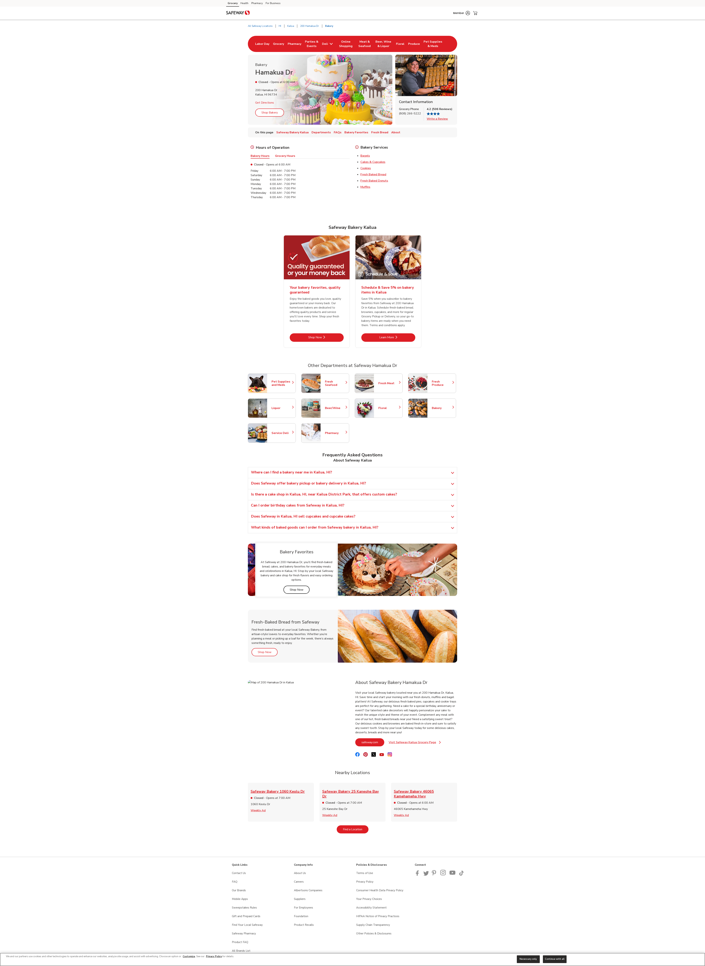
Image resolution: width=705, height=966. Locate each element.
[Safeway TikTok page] (461, 874)
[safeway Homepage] (238, 13)
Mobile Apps (240, 899)
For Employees (303, 907)
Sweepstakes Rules (244, 907)
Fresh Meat (388, 383)
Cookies (365, 168)
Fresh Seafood (335, 383)
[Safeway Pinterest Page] (434, 874)
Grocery (233, 3)
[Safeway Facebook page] (418, 874)
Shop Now (326, 337)
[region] (352, 959)
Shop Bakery (269, 113)
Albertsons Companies (308, 890)
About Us (300, 873)
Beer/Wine (335, 408)
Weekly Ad (258, 810)
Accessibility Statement (371, 907)
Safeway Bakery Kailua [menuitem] (292, 132)
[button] (461, 13)
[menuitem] (262, 44)
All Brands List (241, 951)
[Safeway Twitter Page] (426, 874)
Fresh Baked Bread (373, 174)
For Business (273, 3)
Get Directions (264, 103)
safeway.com (372, 742)
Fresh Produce (442, 383)
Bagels (365, 156)
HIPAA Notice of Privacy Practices (377, 916)
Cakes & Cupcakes (372, 162)
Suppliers (300, 899)
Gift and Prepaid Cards (246, 916)
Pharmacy (257, 3)
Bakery (442, 408)
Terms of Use (364, 873)
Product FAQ (240, 942)
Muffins (365, 187)
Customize (189, 956)
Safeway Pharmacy (244, 933)
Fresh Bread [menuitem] (379, 132)
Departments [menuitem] (321, 132)
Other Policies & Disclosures (373, 933)
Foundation (301, 916)
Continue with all (555, 959)
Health (244, 3)
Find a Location (355, 829)
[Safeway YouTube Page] (452, 874)
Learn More (397, 337)
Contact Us (239, 873)
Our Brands (239, 890)
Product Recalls (304, 925)
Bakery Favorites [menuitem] (356, 132)
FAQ (234, 882)
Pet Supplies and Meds (282, 383)
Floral (388, 408)
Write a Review (437, 119)
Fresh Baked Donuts (374, 181)
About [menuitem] (395, 132)
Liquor (282, 408)
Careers (299, 882)
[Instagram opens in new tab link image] (443, 874)
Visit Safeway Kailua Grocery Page (415, 743)
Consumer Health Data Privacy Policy (379, 890)
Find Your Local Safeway (247, 925)
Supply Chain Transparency (373, 925)
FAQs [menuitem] (337, 132)
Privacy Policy (364, 882)
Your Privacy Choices (369, 899)
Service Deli (282, 433)
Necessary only (528, 959)
